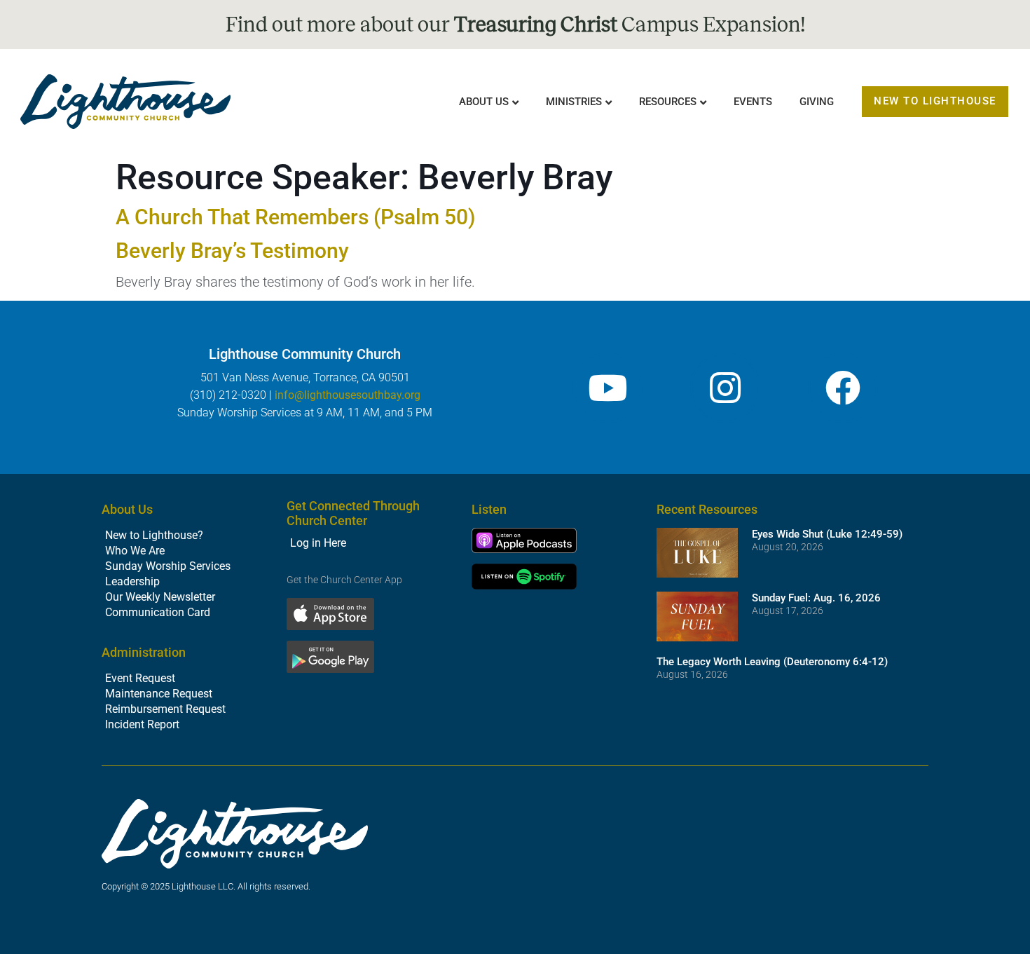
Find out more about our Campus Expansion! (515, 24)
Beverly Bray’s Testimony (232, 250)
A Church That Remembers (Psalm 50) (295, 217)
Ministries (574, 101)
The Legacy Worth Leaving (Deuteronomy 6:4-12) (772, 661)
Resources (667, 101)
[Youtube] (607, 388)
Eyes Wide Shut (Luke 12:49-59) (827, 534)
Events (753, 101)
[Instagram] (725, 388)
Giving (816, 101)
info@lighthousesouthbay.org (347, 395)
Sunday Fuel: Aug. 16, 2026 (816, 598)
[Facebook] (843, 388)
